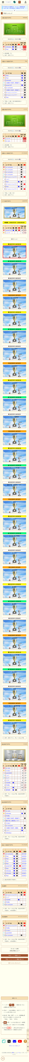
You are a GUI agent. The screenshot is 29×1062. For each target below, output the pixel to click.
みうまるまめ (9, 87)
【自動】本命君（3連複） (12, 828)
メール (18, 1052)
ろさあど (8, 770)
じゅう (7, 179)
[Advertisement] (14, 980)
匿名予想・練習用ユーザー (12, 820)
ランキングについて (15, 963)
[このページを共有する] (3, 1058)
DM (13, 1052)
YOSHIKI (8, 782)
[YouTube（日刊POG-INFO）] (20, 1041)
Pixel (7, 49)
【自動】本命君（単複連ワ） (13, 82)
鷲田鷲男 (8, 790)
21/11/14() (25, 870)
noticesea (8, 47)
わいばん (8, 141)
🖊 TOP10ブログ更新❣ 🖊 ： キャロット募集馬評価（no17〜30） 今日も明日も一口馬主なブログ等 (14, 7)
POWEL (8, 785)
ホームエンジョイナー (11, 92)
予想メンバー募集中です (14, 955)
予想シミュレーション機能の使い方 (14, 959)
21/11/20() (25, 863)
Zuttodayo (8, 832)
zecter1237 (9, 85)
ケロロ (7, 780)
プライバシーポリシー (14, 1045)
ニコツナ (8, 138)
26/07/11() (25, 866)
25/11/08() (25, 854)
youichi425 (9, 773)
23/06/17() (25, 858)
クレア (7, 778)
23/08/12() (25, 873)
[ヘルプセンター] (25, 1041)
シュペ (7, 787)
